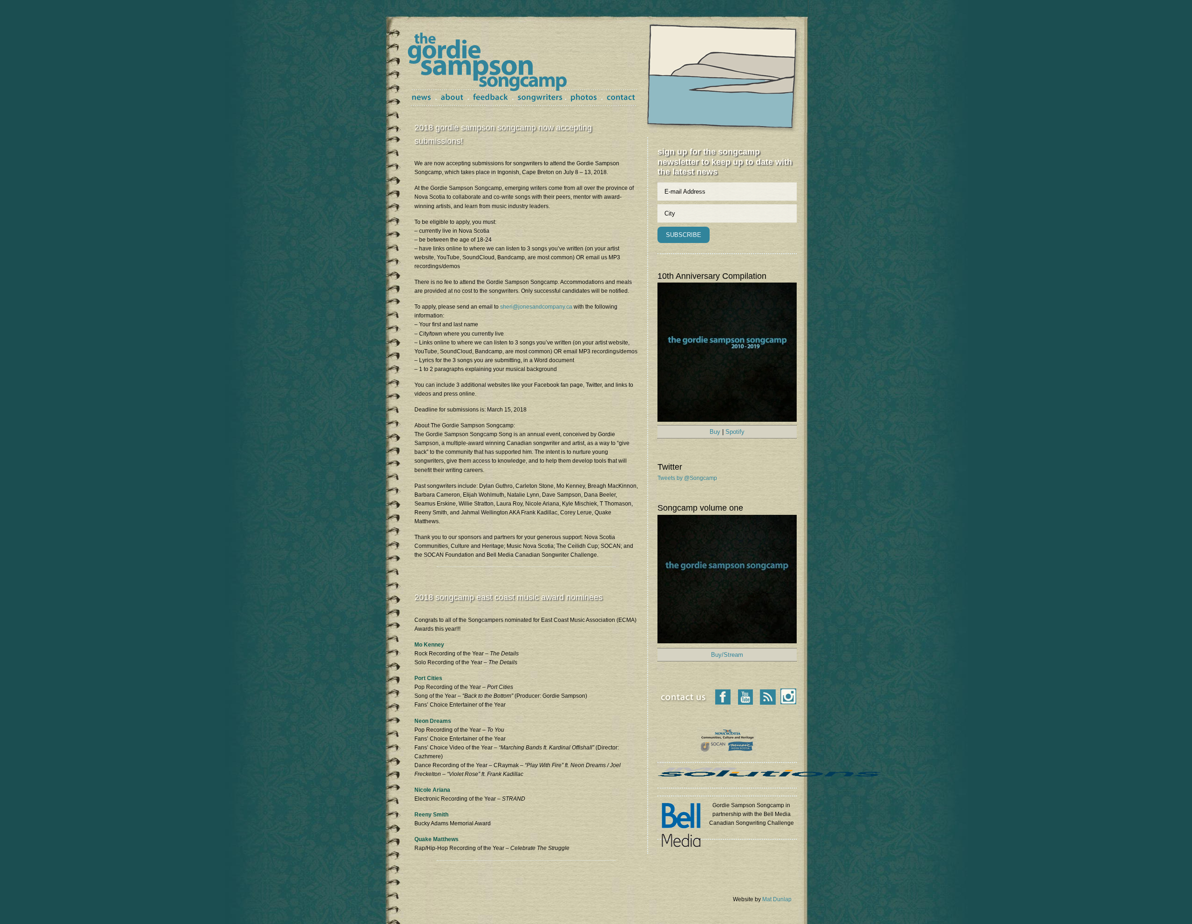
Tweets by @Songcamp (687, 478)
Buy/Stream (727, 654)
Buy (715, 431)
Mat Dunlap (777, 899)
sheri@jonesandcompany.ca (536, 307)
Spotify (735, 431)
